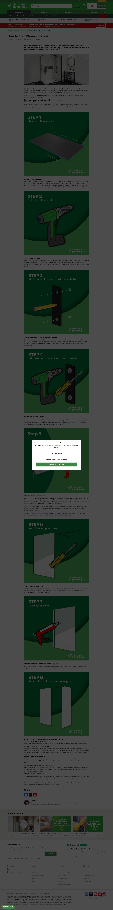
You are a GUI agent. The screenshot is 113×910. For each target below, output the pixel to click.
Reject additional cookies (56, 459)
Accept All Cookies (56, 464)
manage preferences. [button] (55, 445)
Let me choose (56, 454)
